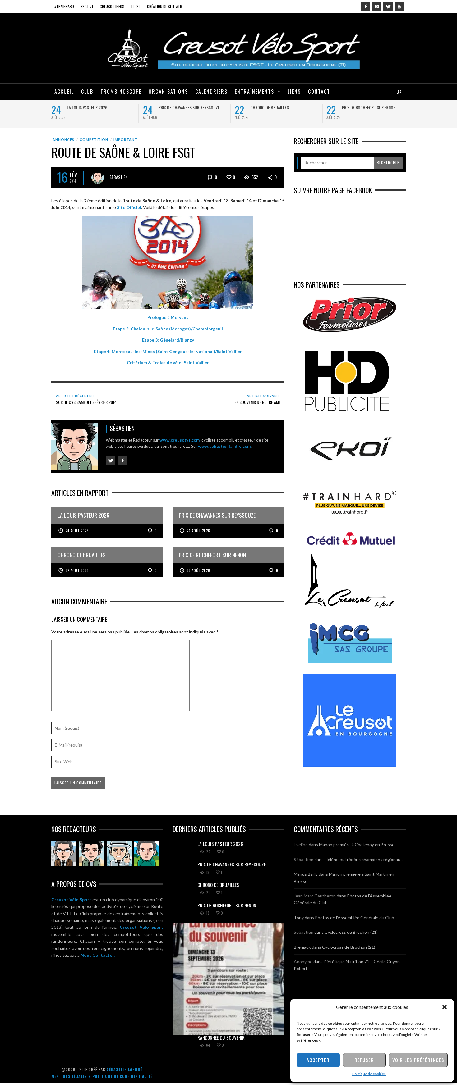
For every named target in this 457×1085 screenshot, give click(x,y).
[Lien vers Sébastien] (91, 853)
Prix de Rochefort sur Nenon (368, 107)
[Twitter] (388, 6)
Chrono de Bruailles (269, 107)
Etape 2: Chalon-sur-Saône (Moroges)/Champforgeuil (168, 328)
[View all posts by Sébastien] (97, 177)
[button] (444, 1007)
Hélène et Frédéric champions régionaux (364, 859)
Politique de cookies (369, 1073)
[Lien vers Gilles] (146, 853)
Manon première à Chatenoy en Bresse (357, 844)
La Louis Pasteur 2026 (87, 107)
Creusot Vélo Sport (71, 899)
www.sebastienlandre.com (224, 446)
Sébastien (118, 177)
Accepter (318, 1059)
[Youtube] (399, 6)
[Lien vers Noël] (63, 853)
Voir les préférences (418, 1059)
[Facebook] (365, 6)
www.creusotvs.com (179, 440)
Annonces (63, 140)
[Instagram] (376, 6)
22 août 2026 (77, 570)
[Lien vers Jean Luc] (119, 853)
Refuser (364, 1059)
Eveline (301, 844)
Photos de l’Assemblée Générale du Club (354, 917)
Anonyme (303, 961)
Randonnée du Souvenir (221, 1037)
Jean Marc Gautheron (315, 895)
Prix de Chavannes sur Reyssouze (189, 107)
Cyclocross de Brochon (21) (351, 932)
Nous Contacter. (98, 955)
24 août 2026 (77, 530)
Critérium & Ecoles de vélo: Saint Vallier (168, 362)
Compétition (94, 140)
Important (125, 140)
